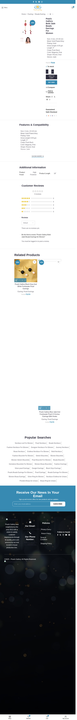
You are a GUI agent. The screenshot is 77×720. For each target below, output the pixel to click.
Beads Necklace (55, 443)
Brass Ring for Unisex (48, 481)
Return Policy (46, 533)
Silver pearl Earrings (22, 468)
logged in (34, 241)
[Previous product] (48, 14)
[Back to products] (50, 14)
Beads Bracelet (58, 460)
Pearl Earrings (29, 291)
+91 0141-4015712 (30, 543)
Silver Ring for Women (36, 476)
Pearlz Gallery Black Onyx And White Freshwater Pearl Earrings (26, 286)
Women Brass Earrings (17, 476)
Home (24, 14)
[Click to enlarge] (23, 32)
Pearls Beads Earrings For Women (20, 472)
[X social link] (36, 1)
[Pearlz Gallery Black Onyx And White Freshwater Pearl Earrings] (25, 270)
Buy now (51, 82)
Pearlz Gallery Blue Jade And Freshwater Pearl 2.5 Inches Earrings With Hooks (49, 414)
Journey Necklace (62, 447)
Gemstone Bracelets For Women (20, 464)
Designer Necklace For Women (42, 447)
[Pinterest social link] (39, 1)
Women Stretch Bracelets (20, 460)
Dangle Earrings (38, 468)
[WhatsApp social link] (42, 1)
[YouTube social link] (66, 534)
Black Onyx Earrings (53, 468)
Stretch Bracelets (42, 456)
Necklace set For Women (24, 443)
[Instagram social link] (63, 534)
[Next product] (53, 14)
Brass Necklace (19, 451)
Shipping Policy (46, 543)
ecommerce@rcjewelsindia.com (34, 529)
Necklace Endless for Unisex (56, 476)
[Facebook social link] (33, 1)
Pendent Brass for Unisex (29, 481)
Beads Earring (40, 14)
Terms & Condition (43, 538)
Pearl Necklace (40, 443)
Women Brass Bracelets (43, 464)
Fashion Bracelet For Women (22, 456)
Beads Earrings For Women (58, 472)
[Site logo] (37, 7)
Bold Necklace (56, 451)
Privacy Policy (46, 529)
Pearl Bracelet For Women (41, 460)
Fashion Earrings (60, 464)
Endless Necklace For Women (38, 451)
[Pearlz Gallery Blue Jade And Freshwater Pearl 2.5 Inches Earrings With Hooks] (49, 334)
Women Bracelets (56, 456)
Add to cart (51, 77)
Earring (30, 14)
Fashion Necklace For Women (17, 447)
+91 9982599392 (30, 545)
